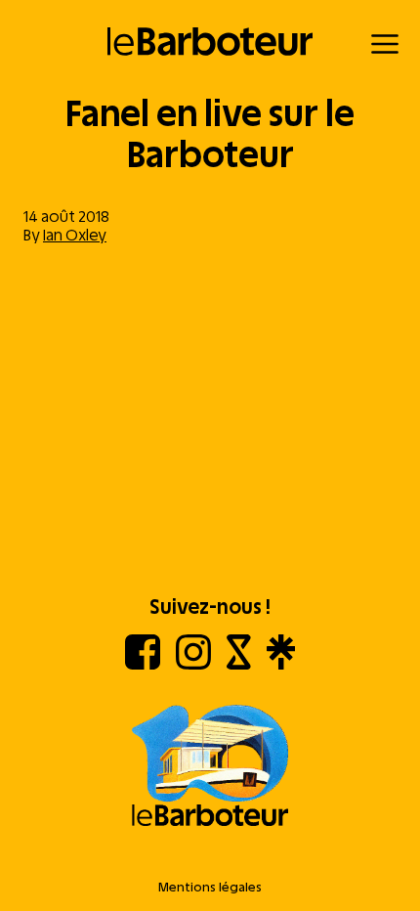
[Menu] (384, 44)
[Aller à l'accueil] (210, 767)
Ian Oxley (74, 235)
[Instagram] (193, 664)
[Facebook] (142, 664)
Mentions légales (210, 887)
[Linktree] (281, 664)
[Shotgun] (239, 664)
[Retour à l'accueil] (210, 41)
